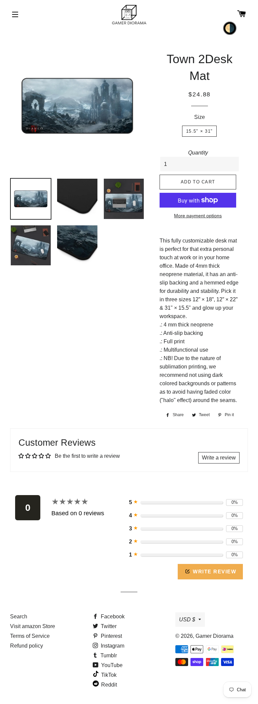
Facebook (112, 616)
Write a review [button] (219, 457)
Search (18, 616)
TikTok (108, 675)
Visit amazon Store (32, 626)
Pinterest (110, 636)
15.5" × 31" (199, 131)
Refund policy (26, 646)
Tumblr (108, 655)
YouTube (111, 665)
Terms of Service (30, 636)
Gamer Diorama (214, 636)
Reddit (108, 685)
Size (199, 117)
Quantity (198, 153)
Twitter (108, 626)
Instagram (111, 646)
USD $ (187, 619)
